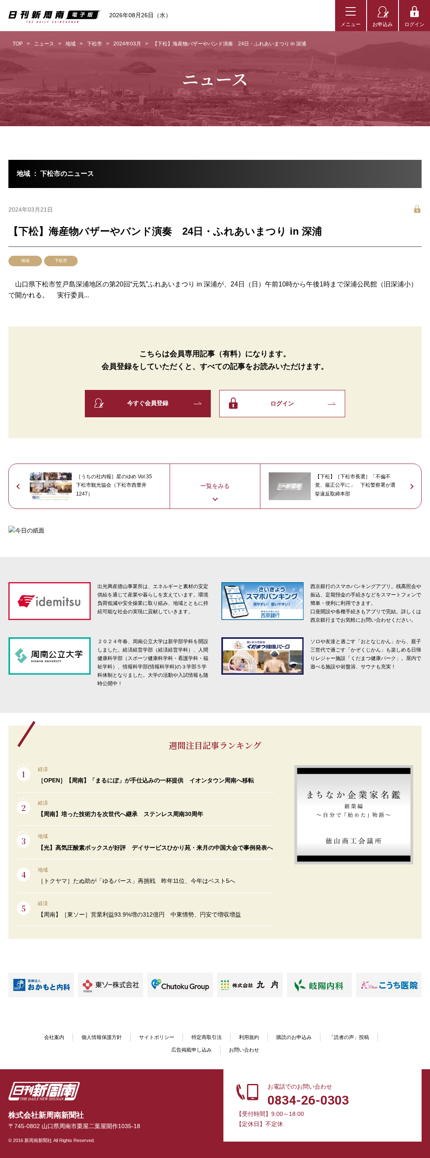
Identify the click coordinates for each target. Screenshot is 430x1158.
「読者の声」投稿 (349, 1037)
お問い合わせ (244, 1050)
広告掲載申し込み (191, 1050)
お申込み (382, 24)
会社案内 (54, 1037)
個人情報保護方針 (101, 1037)
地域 (71, 44)
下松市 (94, 44)
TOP (18, 44)
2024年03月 (127, 44)
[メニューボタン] (350, 15)
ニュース (44, 44)
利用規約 (249, 1037)
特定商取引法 (206, 1037)
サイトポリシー (156, 1037)
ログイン (414, 24)
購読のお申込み (294, 1037)
